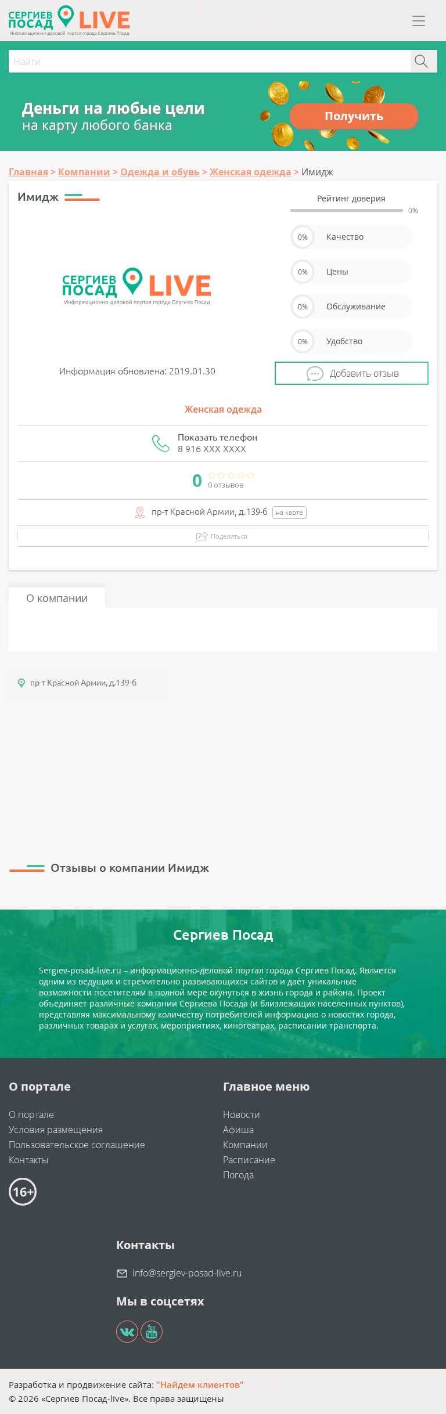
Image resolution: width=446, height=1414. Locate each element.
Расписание (249, 1159)
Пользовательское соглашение (77, 1144)
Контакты (29, 1159)
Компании (245, 1144)
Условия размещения (56, 1129)
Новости (241, 1114)
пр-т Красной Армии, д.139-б (83, 682)
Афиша (238, 1129)
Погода (238, 1174)
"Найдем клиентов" (200, 1384)
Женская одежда (223, 409)
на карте (289, 512)
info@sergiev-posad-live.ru (187, 1273)
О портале (31, 1114)
